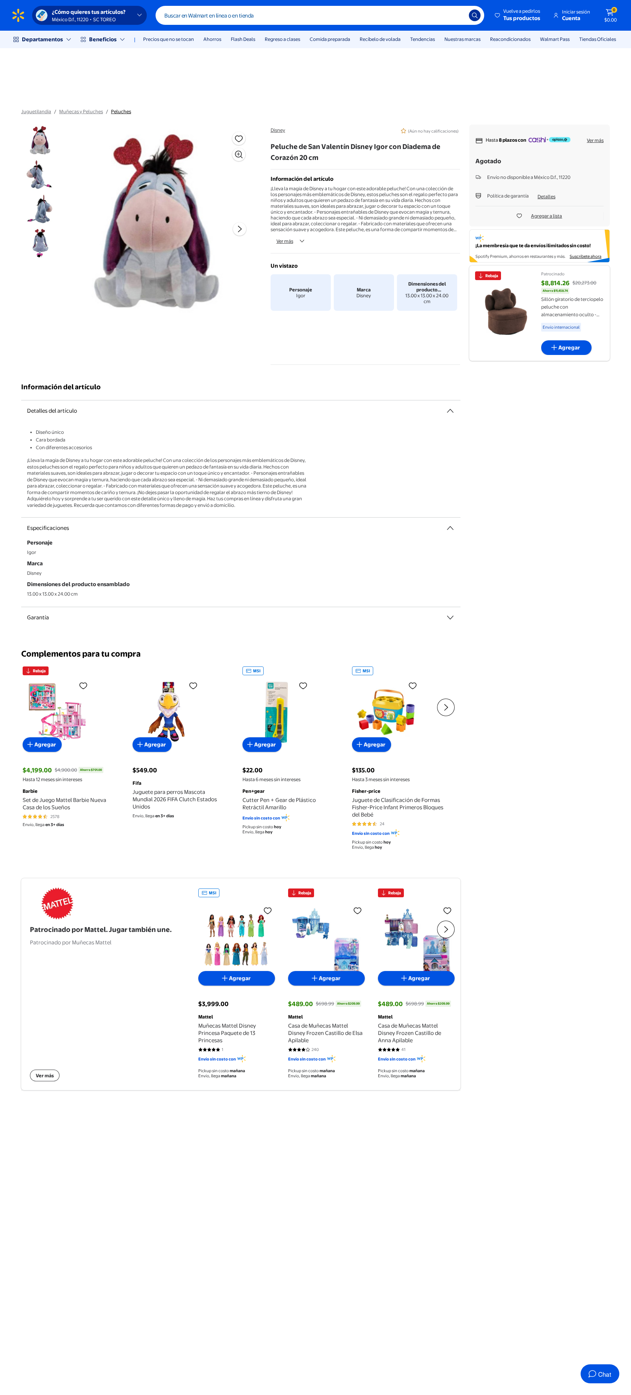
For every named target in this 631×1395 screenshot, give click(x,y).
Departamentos (42, 39)
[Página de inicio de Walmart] (18, 15)
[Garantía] (450, 617)
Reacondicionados (510, 39)
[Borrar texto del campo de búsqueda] (458, 15)
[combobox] (320, 15)
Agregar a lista (546, 216)
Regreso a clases (282, 39)
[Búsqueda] (475, 15)
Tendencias (422, 39)
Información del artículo (61, 387)
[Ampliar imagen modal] (238, 154)
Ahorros (212, 39)
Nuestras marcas (462, 39)
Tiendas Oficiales (597, 39)
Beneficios (102, 39)
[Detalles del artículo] (450, 411)
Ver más (284, 241)
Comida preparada (330, 39)
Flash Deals (243, 39)
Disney (278, 130)
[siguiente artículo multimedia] (239, 229)
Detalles (546, 196)
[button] (518, 15)
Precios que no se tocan (168, 39)
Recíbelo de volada (380, 39)
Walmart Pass (555, 39)
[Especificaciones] (450, 528)
